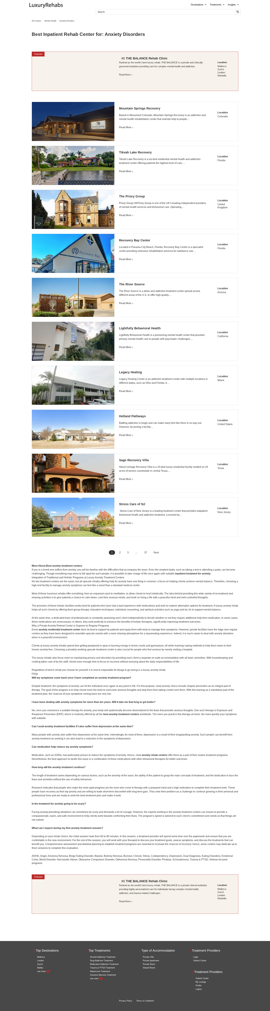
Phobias (166, 859)
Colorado (223, 116)
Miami (221, 380)
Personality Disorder (149, 859)
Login (195, 957)
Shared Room (149, 968)
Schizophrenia (180, 859)
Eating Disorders (211, 856)
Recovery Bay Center (134, 240)
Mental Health (50, 21)
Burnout (127, 856)
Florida (221, 160)
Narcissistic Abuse (67, 859)
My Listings (201, 982)
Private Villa (148, 957)
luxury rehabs (44, 657)
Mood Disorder (47, 859)
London (40, 960)
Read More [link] (124, 74)
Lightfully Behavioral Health (140, 328)
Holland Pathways (132, 416)
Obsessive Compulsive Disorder (96, 859)
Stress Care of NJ (132, 504)
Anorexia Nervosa (58, 856)
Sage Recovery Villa (134, 460)
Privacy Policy (125, 1001)
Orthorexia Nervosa (126, 859)
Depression (175, 856)
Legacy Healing (130, 372)
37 (145, 552)
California (223, 336)
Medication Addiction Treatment (104, 964)
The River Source (132, 284)
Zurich (40, 964)
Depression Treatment (100, 971)
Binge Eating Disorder (81, 856)
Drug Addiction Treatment (101, 960)
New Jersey (224, 512)
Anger (43, 856)
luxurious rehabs (56, 593)
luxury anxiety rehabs (54, 645)
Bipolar (98, 856)
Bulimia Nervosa (113, 856)
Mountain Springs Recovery (139, 108)
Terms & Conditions (145, 1001)
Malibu (40, 968)
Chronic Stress (141, 856)
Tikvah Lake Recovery (135, 152)
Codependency (159, 856)
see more (41, 971)
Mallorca (41, 957)
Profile (198, 985)
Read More (125, 127)
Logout (199, 989)
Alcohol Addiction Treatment (102, 957)
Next (156, 552)
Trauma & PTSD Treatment (102, 968)
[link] (73, 71)
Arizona (222, 292)
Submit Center (199, 960)
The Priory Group (132, 196)
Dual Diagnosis (191, 856)
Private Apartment (151, 960)
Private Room (149, 964)
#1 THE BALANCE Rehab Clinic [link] (144, 58)
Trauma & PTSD (199, 859)
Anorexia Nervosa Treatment (103, 975)
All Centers (36, 21)
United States (225, 424)
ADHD (35, 856)
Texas (221, 468)
